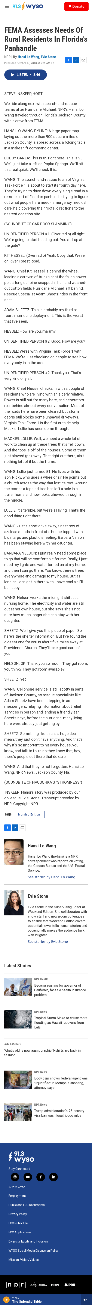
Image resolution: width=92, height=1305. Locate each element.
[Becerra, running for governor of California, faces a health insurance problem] (18, 987)
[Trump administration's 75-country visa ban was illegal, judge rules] (18, 1112)
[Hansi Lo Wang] (14, 852)
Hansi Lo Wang (28, 57)
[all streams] (86, 1299)
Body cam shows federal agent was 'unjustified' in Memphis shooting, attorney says (61, 1083)
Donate (78, 6)
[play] (6, 1300)
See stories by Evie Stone (48, 941)
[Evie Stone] (14, 902)
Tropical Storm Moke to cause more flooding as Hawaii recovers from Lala (61, 1022)
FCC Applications (20, 1232)
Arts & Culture (12, 1044)
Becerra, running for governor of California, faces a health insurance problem (60, 990)
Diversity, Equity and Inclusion (28, 1241)
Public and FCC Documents (27, 1205)
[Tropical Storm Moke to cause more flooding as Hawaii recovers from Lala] (18, 1019)
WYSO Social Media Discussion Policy (33, 1250)
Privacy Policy (18, 1214)
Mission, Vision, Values (24, 1259)
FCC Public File (18, 1223)
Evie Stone (48, 57)
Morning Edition (29, 814)
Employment (17, 1195)
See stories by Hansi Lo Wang (51, 877)
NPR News (40, 1011)
